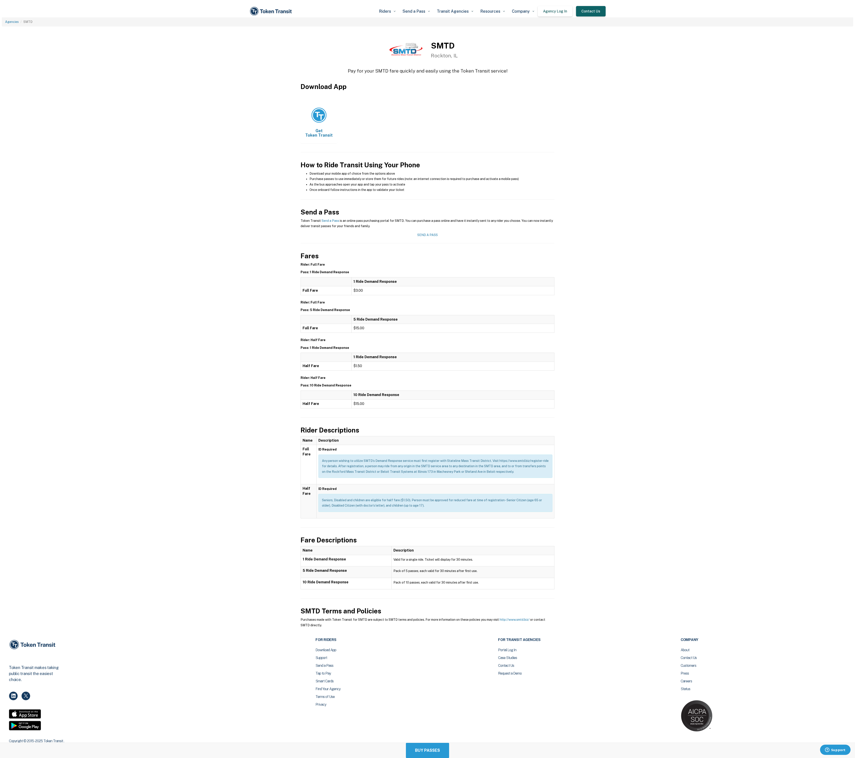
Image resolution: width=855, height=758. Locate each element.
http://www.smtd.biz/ (514, 619)
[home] (271, 11)
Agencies (12, 22)
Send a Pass (330, 220)
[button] (387, 11)
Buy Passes (427, 750)
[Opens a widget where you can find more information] (835, 750)
